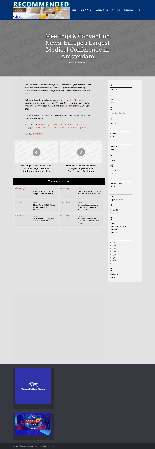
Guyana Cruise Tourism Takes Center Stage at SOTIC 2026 (88, 207)
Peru (112, 197)
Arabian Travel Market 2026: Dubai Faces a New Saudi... (88, 220)
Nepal (112, 186)
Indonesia (114, 147)
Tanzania (113, 232)
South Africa (114, 210)
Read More (37, 134)
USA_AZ (113, 258)
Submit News (102, 10)
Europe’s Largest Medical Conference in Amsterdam (60, 124)
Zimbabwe (114, 274)
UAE (111, 264)
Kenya (112, 160)
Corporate (115, 10)
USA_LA (113, 248)
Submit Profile (85, 10)
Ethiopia (113, 123)
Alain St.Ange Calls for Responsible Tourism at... (43, 192)
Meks (35, 446)
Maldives (113, 173)
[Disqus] (59, 262)
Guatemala (114, 133)
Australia (113, 89)
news (35, 189)
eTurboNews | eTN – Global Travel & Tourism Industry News (60, 127)
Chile (112, 103)
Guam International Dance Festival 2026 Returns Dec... (89, 192)
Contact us (128, 10)
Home (73, 10)
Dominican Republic (117, 113)
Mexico (113, 170)
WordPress (50, 446)
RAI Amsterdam (79, 100)
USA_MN (113, 245)
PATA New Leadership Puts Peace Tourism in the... (44, 219)
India (112, 150)
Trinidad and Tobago (118, 226)
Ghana (112, 136)
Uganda (113, 261)
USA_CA (113, 255)
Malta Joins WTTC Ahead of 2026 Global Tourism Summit (44, 207)
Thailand (113, 229)
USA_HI (113, 252)
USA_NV (113, 242)
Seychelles (114, 213)
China (112, 100)
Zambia (113, 277)
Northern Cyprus (116, 183)
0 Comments (82, 62)
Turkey (112, 223)
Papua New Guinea (117, 200)
